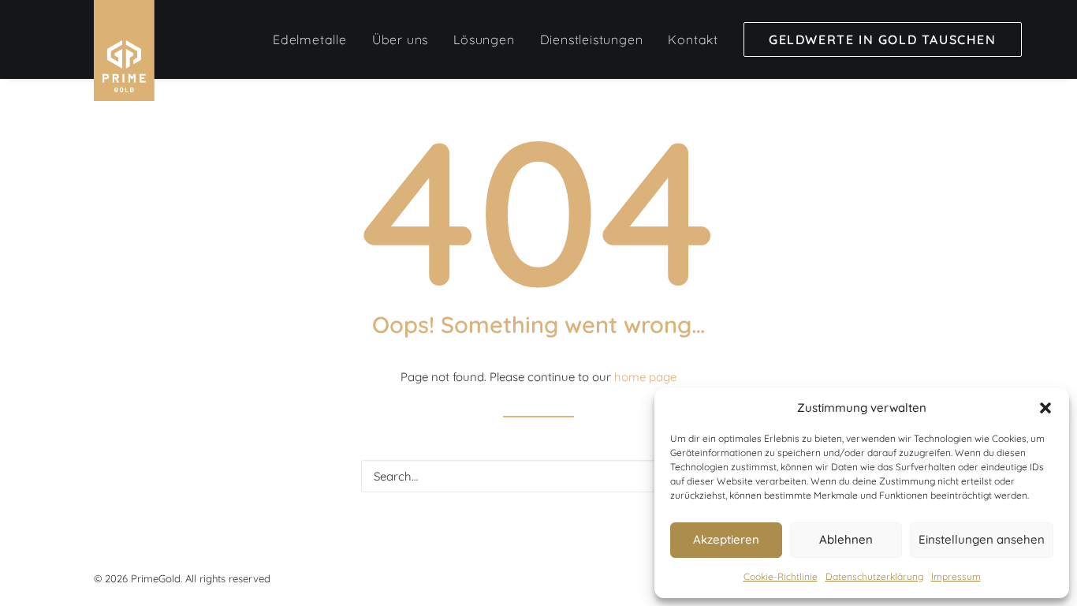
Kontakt (693, 39)
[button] (1045, 408)
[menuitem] (310, 39)
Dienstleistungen (591, 39)
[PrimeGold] (124, 50)
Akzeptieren (726, 539)
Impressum (956, 576)
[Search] (538, 476)
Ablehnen (846, 539)
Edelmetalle (310, 39)
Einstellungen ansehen (982, 539)
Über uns (400, 39)
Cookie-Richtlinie (780, 576)
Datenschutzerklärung (874, 576)
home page (645, 376)
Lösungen (483, 39)
